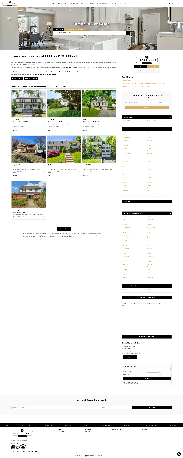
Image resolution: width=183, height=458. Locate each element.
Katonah (149, 156)
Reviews (92, 3)
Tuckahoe (149, 185)
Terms (102, 455)
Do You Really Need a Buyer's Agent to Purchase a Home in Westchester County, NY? (143, 83)
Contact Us (27, 78)
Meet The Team (74, 3)
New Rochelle (126, 164)
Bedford (124, 135)
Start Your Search (64, 228)
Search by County (128, 117)
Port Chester (126, 172)
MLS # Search (88, 429)
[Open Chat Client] (179, 454)
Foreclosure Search (116, 429)
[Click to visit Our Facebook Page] (140, 70)
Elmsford (149, 148)
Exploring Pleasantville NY (128, 80)
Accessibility (98, 455)
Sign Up (130, 357)
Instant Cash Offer (102, 3)
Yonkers (149, 190)
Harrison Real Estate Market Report (63, 71)
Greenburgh (125, 150)
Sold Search (87, 431)
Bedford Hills (150, 135)
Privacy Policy (173, 425)
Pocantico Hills (150, 166)
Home (53, 3)
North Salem (149, 164)
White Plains (125, 190)
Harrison (149, 150)
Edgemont (125, 148)
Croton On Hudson (151, 142)
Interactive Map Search (72, 67)
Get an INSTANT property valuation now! (45, 74)
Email (153, 66)
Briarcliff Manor (126, 137)
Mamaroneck (150, 158)
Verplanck (149, 187)
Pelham (124, 169)
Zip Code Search (143, 429)
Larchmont (125, 158)
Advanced (70, 29)
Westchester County (151, 120)
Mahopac (125, 204)
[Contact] (179, 447)
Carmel (148, 204)
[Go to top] (179, 450)
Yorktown (125, 193)
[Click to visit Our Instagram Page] (147, 70)
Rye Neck (125, 177)
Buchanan (125, 140)
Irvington (125, 156)
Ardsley (124, 132)
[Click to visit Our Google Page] (154, 70)
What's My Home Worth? (126, 3)
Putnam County (126, 120)
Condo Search (60, 429)
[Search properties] (128, 33)
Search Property (62, 3)
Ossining (125, 166)
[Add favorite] (44, 126)
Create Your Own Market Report (147, 297)
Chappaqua (149, 140)
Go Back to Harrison (17, 78)
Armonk (148, 132)
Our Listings (83, 3)
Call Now (34, 78)
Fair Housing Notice (33, 451)
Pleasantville (150, 169)
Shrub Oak (125, 179)
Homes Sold (114, 3)
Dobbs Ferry (125, 145)
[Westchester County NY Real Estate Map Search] (147, 321)
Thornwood (125, 185)
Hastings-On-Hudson (127, 153)
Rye (124, 174)
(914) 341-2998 (14, 443)
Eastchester (149, 145)
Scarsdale (149, 177)
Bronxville (149, 137)
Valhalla (124, 187)
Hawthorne (149, 153)
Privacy (106, 455)
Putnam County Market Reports (131, 285)
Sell (80, 29)
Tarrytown (149, 182)
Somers (124, 182)
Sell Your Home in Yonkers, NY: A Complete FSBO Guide (136, 86)
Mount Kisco (126, 161)
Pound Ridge (150, 172)
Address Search (60, 431)
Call (140, 66)
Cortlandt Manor (126, 142)
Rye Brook (149, 174)
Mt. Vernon (149, 161)
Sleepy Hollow (150, 179)
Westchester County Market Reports (133, 213)
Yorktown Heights (151, 193)
